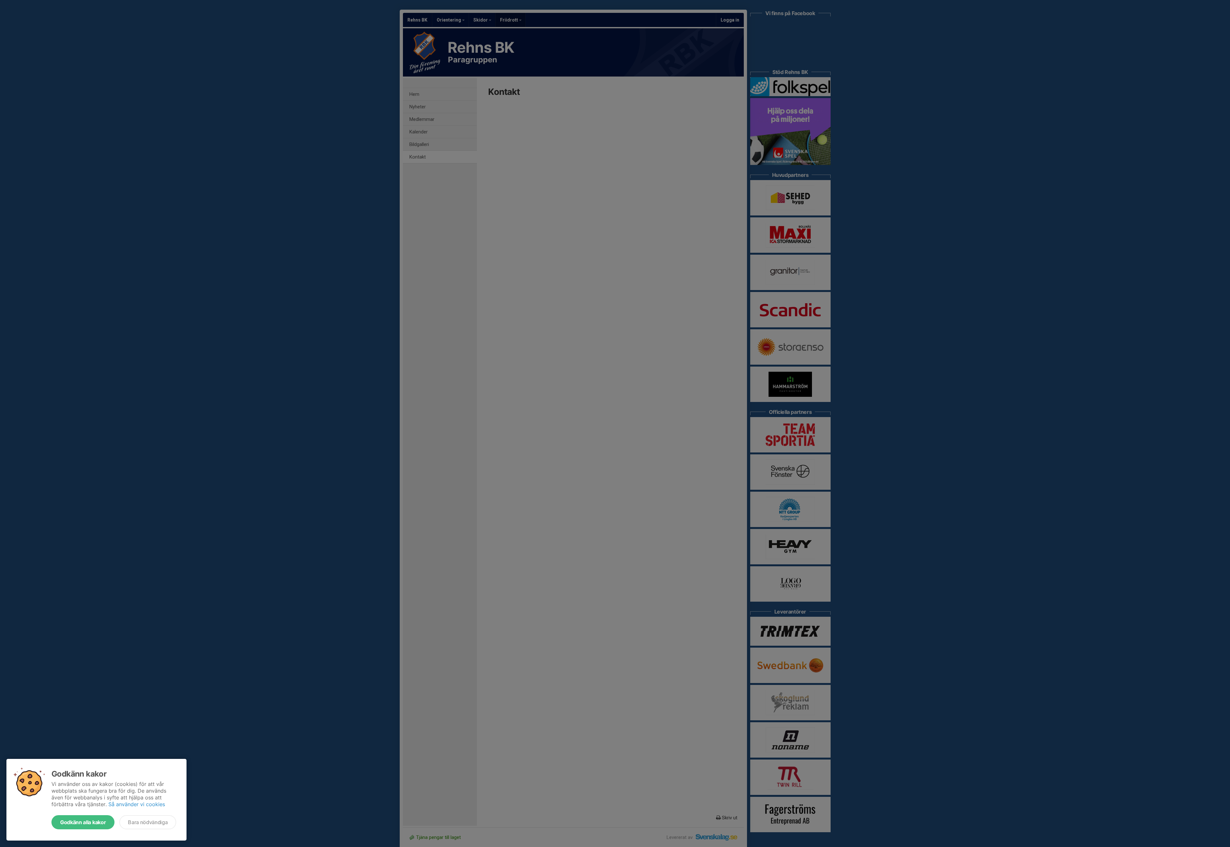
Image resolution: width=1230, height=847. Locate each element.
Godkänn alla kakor (83, 822)
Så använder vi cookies (136, 804)
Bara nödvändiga (148, 822)
